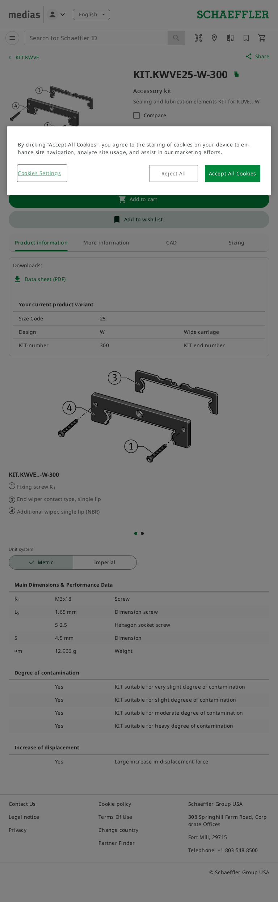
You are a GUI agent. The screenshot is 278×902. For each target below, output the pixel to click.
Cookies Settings (39, 173)
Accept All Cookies (232, 173)
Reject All (173, 173)
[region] (139, 160)
